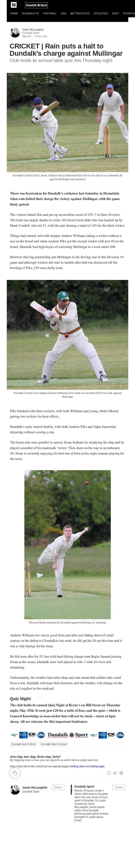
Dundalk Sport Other (24, 744)
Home (14, 13)
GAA (63, 13)
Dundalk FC (30, 13)
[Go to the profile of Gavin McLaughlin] (15, 790)
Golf (115, 13)
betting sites (77, 766)
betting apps (97, 766)
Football (50, 13)
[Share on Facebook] (121, 773)
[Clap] (15, 773)
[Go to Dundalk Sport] (71, 790)
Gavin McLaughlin (33, 29)
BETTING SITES (80, 13)
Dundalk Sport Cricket (54, 744)
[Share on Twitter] (115, 773)
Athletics (101, 13)
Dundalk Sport (84, 786)
